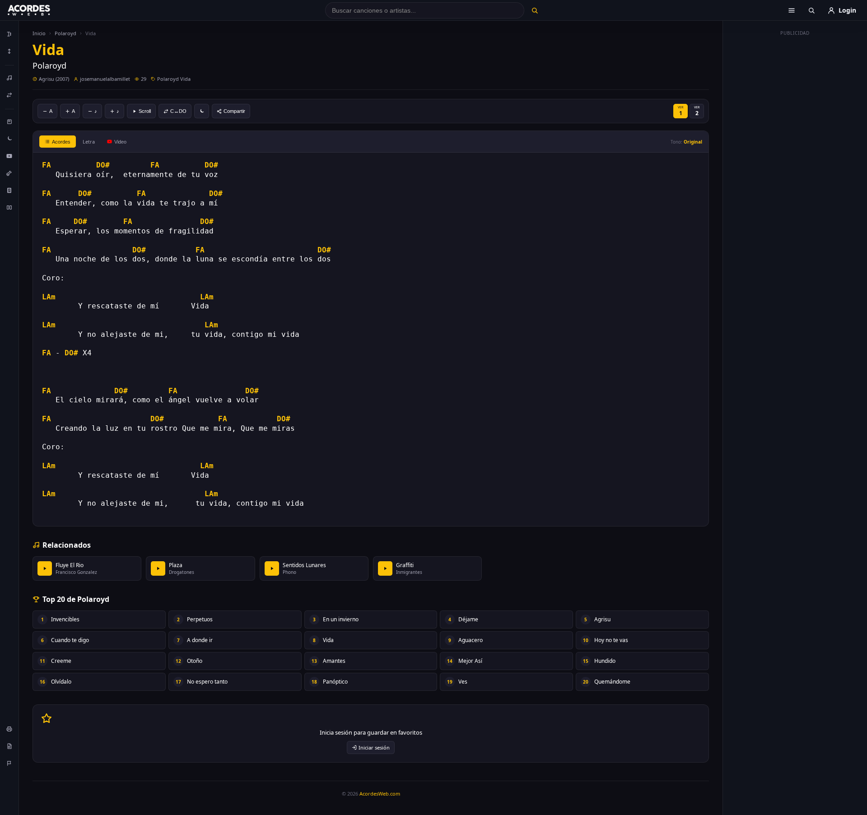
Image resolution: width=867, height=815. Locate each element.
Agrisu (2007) (54, 78)
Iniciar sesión (374, 747)
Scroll (145, 111)
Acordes (61, 141)
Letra (89, 141)
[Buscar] (534, 10)
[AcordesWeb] (40, 10)
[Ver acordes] (9, 190)
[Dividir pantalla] (9, 207)
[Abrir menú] (791, 10)
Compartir (234, 111)
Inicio (39, 33)
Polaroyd (65, 33)
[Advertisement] (795, 175)
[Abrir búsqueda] (811, 10)
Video (120, 141)
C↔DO (178, 111)
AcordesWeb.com (379, 793)
